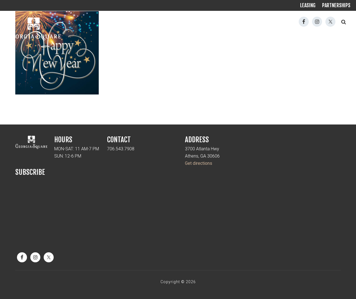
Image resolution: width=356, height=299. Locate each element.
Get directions (198, 163)
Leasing (307, 5)
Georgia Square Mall (33, 29)
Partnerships (336, 5)
